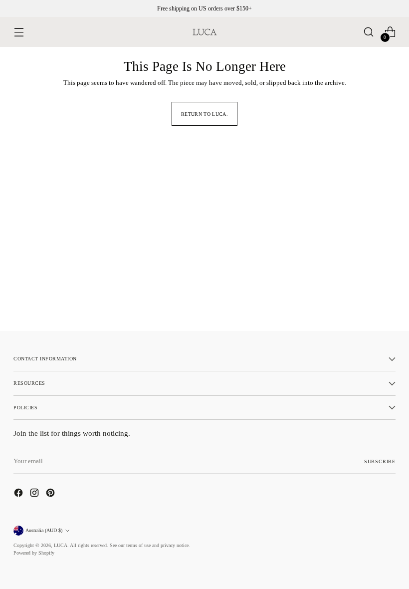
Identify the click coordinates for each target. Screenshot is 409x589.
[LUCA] (204, 32)
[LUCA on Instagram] (35, 494)
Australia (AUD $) (43, 530)
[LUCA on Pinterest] (51, 494)
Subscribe (380, 461)
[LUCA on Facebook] (19, 494)
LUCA (60, 545)
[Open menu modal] (18, 32)
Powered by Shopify (33, 553)
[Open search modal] (369, 32)
